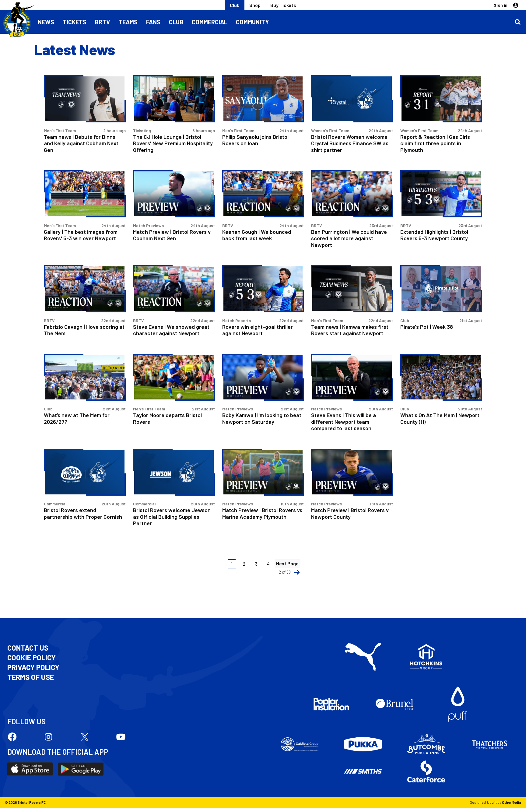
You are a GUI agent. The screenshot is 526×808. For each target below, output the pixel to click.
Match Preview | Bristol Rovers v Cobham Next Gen (172, 234)
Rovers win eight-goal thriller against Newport (257, 329)
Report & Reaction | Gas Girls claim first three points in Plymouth (435, 143)
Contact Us (27, 648)
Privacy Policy (33, 667)
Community (252, 22)
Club (235, 5)
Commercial (209, 22)
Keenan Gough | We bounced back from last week (256, 234)
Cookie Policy (31, 657)
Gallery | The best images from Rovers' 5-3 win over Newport (80, 234)
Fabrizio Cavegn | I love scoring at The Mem (84, 329)
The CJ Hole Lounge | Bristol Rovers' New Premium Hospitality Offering (173, 143)
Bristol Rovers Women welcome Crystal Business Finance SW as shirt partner (349, 143)
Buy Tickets (283, 5)
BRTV (102, 22)
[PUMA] (363, 657)
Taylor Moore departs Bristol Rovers (167, 418)
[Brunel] (394, 704)
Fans (153, 22)
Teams (128, 22)
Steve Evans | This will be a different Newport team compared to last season (343, 421)
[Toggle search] (517, 22)
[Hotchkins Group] (426, 657)
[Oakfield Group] (299, 744)
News (46, 22)
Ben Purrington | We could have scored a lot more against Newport (349, 238)
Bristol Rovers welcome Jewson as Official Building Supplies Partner (172, 516)
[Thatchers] (489, 744)
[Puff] (458, 704)
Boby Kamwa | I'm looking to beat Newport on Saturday (261, 418)
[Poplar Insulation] (331, 704)
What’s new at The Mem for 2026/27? (77, 418)
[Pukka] (363, 744)
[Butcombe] (426, 744)
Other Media (511, 802)
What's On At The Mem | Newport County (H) (439, 418)
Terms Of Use (30, 677)
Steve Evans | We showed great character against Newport (171, 329)
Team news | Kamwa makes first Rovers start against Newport (349, 329)
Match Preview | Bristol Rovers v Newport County (350, 513)
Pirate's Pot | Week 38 (426, 326)
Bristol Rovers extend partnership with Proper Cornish (83, 513)
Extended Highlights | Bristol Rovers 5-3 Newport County (434, 234)
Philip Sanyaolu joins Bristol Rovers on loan (255, 139)
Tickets (74, 22)
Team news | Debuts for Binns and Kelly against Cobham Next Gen (81, 143)
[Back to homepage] (16, 20)
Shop (255, 5)
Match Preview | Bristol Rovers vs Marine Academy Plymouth (262, 513)
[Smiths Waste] (363, 771)
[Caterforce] (426, 771)
